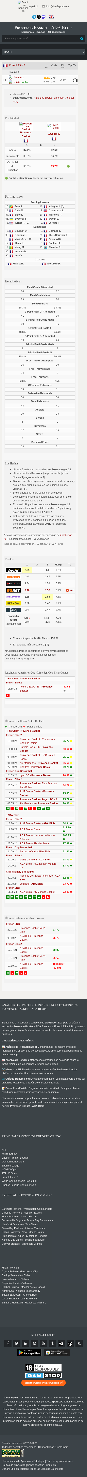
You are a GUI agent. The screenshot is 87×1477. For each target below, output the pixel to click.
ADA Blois (54, 134)
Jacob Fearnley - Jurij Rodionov (19, 1298)
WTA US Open (9, 1169)
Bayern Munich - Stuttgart (16, 1279)
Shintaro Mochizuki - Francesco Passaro (24, 1302)
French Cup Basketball (19, 771)
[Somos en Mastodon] (43, 17)
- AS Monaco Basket (37, 892)
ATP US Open (9, 1173)
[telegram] (61, 1343)
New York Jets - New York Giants (20, 1224)
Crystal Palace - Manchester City (20, 1271)
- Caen (30, 829)
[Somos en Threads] (39, 17)
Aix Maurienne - (39, 763)
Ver (71, 590)
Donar (5, 1469)
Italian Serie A (9, 1154)
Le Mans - (31, 883)
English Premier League (15, 1157)
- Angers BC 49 (38, 799)
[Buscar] (82, 38)
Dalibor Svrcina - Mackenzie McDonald (23, 1287)
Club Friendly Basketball (20, 871)
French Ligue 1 (10, 1177)
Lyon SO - (35, 775)
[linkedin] (25, 1343)
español (33, 6)
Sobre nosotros (35, 1465)
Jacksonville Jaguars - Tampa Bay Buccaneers (27, 1220)
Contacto (51, 1465)
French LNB (13, 887)
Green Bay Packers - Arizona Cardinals (23, 1228)
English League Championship (19, 1185)
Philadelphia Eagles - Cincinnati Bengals (24, 1236)
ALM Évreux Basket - (37, 823)
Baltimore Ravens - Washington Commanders (27, 1208)
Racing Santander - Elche (16, 1275)
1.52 (47, 590)
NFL (4, 1150)
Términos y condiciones (59, 1461)
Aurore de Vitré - (35, 851)
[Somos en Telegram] (34, 17)
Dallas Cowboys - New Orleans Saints (23, 1232)
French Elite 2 (17, 65)
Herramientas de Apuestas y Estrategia (23, 1461)
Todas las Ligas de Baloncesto (46, 1469)
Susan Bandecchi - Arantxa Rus (19, 1294)
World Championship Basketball (19, 1181)
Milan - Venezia (10, 1267)
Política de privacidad (13, 1465)
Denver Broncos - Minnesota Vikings (22, 1243)
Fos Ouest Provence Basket (23, 678)
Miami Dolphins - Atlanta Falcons (20, 1216)
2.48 (27, 590)
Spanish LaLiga (10, 1165)
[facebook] (8, 1343)
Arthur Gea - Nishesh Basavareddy (21, 1291)
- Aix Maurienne (35, 843)
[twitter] (16, 1343)
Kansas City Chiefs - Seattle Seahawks (23, 1239)
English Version (19, 1469)
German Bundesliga (13, 1161)
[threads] (70, 1343)
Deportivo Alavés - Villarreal (17, 1283)
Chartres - (35, 767)
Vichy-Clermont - (35, 859)
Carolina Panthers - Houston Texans (22, 1212)
